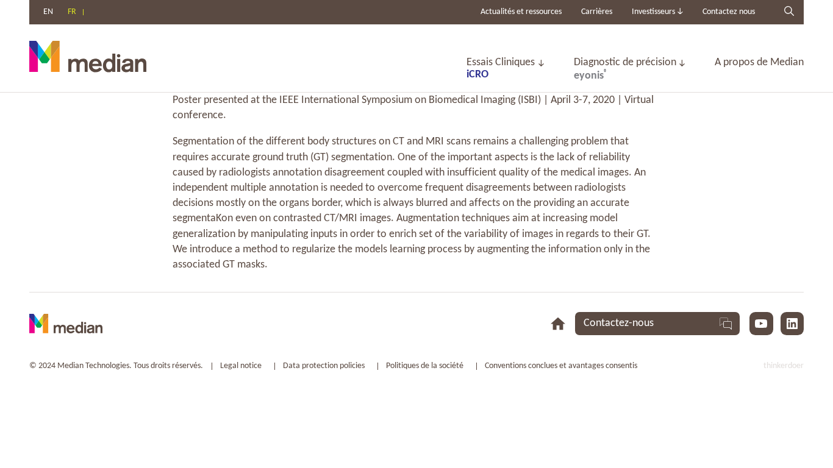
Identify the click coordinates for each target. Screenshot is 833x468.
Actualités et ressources (521, 11)
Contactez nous (729, 11)
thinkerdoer (783, 365)
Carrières (596, 11)
